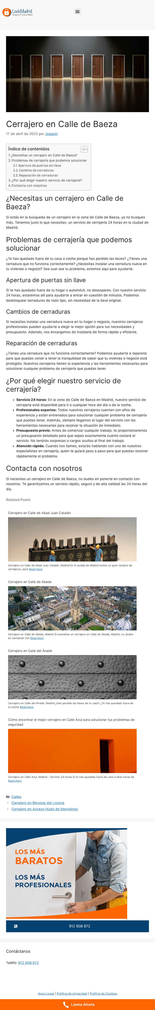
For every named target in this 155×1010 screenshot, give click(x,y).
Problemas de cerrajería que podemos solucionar (49, 160)
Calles (16, 797)
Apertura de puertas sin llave (39, 165)
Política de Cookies (103, 994)
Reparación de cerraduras (38, 175)
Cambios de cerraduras (36, 170)
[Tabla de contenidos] (84, 149)
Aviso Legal (46, 994)
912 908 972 (28, 963)
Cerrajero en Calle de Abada (29, 582)
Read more (36, 569)
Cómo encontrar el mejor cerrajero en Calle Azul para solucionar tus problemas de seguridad (71, 722)
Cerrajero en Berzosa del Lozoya (38, 803)
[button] (77, 11)
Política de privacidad (72, 994)
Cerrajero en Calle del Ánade (30, 651)
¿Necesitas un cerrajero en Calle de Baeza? (44, 155)
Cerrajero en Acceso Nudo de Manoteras (45, 809)
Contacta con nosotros (29, 185)
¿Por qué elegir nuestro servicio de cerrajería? (47, 180)
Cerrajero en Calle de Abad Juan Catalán (39, 513)
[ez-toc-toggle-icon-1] (82, 149)
